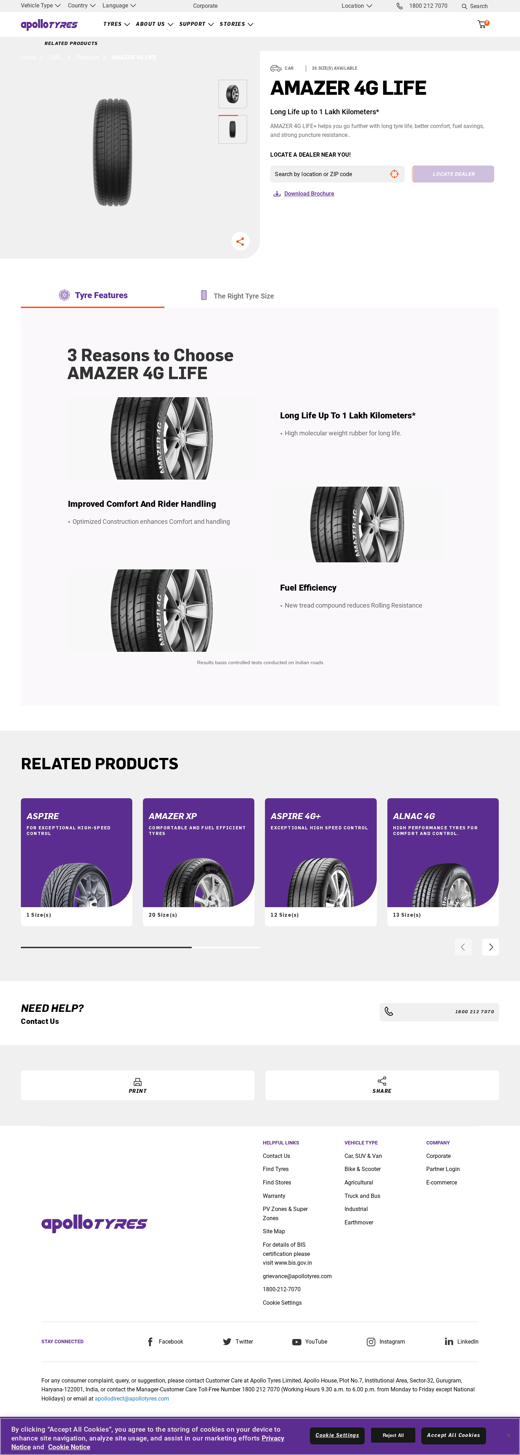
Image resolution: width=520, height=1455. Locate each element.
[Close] (508, 1435)
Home (28, 57)
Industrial (356, 1209)
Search (479, 6)
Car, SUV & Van (363, 1156)
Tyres (112, 24)
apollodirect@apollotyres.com (132, 1398)
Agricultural (359, 1182)
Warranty (274, 1196)
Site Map (274, 1231)
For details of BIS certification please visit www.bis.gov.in (287, 1253)
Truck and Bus (362, 1196)
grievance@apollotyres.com (297, 1276)
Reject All (393, 1435)
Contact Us (276, 1156)
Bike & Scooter (363, 1169)
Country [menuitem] (78, 5)
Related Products (71, 43)
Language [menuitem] (116, 5)
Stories (232, 24)
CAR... (56, 57)
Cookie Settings (282, 1302)
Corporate (205, 5)
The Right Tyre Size (244, 296)
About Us (150, 24)
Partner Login (443, 1169)
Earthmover (359, 1222)
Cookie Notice (69, 1447)
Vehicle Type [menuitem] (37, 5)
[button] (240, 241)
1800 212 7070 (428, 5)
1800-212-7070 (282, 1289)
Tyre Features (101, 295)
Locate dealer (454, 174)
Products (87, 57)
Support (192, 24)
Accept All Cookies (453, 1435)
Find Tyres (276, 1169)
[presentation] (463, 947)
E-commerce (441, 1182)
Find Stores (277, 1182)
